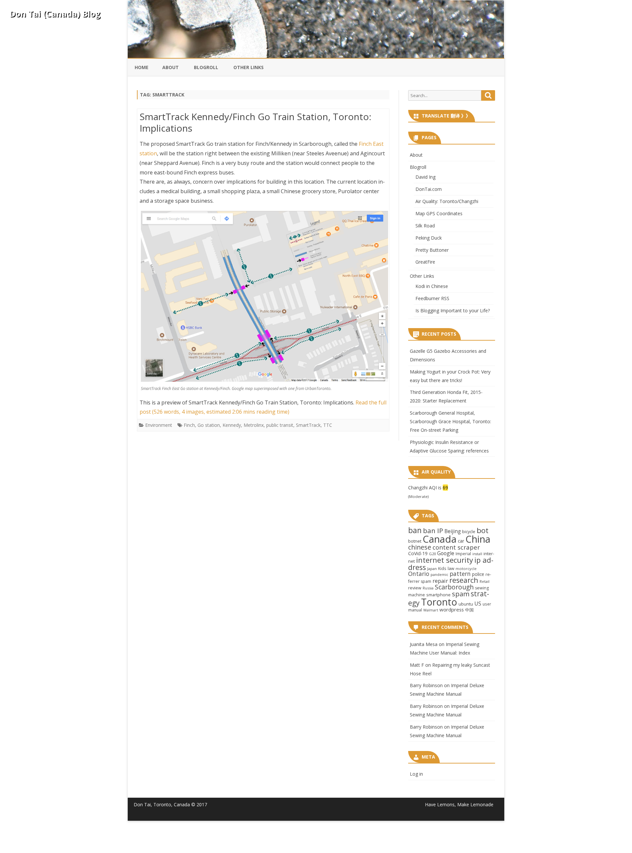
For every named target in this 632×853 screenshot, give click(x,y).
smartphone (438, 595)
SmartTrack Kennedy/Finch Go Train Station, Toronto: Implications (255, 122)
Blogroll (206, 67)
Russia (428, 587)
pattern (460, 574)
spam (460, 593)
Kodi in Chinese (431, 286)
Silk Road (425, 225)
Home (141, 67)
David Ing (425, 177)
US (477, 603)
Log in (416, 774)
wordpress (451, 609)
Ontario (418, 574)
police (478, 574)
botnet (414, 541)
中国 (469, 610)
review (414, 588)
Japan (432, 568)
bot (482, 530)
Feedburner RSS (432, 298)
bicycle (468, 531)
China (477, 539)
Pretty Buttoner (432, 250)
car (461, 541)
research (463, 580)
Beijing (452, 531)
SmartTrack (308, 425)
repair (440, 580)
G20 (432, 553)
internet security (444, 560)
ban (415, 530)
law (451, 568)
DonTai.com (428, 189)
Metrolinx (254, 425)
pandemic (439, 574)
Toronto (439, 601)
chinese (419, 547)
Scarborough (454, 586)
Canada (440, 539)
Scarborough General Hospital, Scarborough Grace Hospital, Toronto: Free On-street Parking (450, 421)
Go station (209, 425)
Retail (484, 581)
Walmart (430, 610)
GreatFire (425, 262)
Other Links (248, 67)
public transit (279, 425)
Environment (158, 425)
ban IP (433, 530)
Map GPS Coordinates (438, 213)
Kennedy (232, 425)
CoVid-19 (418, 553)
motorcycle (466, 568)
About (170, 67)
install (477, 554)
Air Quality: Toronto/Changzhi (446, 201)
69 (445, 487)
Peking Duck (428, 238)
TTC (327, 425)
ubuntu (466, 604)
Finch (189, 425)
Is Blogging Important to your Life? (452, 310)
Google (445, 553)
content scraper (456, 547)
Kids (442, 568)
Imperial (463, 553)
